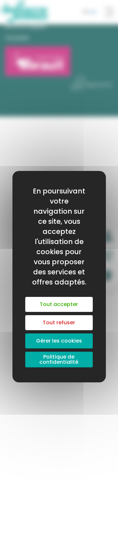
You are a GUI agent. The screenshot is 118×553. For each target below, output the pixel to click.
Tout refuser (59, 322)
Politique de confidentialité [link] (58, 359)
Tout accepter (59, 304)
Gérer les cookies (59, 341)
